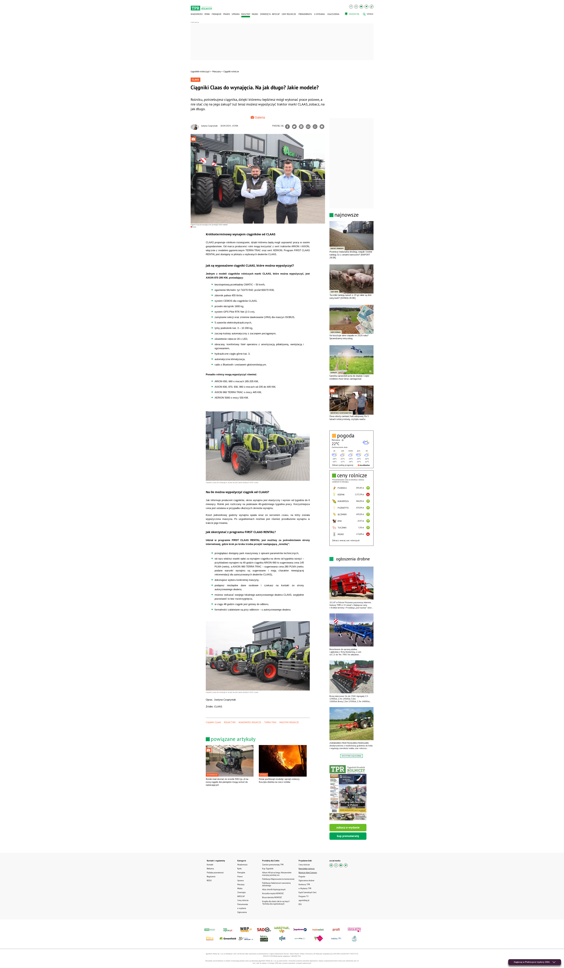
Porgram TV (303, 896)
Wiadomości (197, 14)
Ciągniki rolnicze (231, 71)
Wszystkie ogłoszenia (351, 756)
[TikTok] (372, 7)
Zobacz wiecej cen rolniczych (346, 540)
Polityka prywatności (215, 872)
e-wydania (319, 14)
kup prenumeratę (348, 836)
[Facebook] (351, 7)
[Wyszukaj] (368, 14)
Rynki (207, 14)
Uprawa (235, 14)
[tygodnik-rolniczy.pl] (201, 6)
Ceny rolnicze (289, 14)
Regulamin (211, 876)
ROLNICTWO (230, 722)
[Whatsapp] (315, 126)
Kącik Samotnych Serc (308, 892)
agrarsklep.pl (304, 900)
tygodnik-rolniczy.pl (200, 71)
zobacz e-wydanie (348, 827)
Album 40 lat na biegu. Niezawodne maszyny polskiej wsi (276, 873)
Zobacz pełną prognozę (342, 465)
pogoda (345, 435)
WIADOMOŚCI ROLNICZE (250, 722)
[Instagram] (356, 7)
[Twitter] (366, 7)
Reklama (210, 868)
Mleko (255, 14)
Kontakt (210, 864)
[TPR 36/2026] (347, 792)
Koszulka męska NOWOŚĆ (273, 893)
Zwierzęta (265, 14)
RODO (209, 880)
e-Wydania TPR (305, 888)
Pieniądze (216, 14)
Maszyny (245, 14)
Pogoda (302, 876)
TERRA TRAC (270, 722)
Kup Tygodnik (267, 868)
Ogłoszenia (333, 14)
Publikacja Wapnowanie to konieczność (278, 879)
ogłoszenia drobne (353, 559)
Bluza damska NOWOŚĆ (272, 897)
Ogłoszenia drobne (306, 880)
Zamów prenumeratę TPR (272, 864)
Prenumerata (305, 14)
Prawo (226, 14)
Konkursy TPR (304, 884)
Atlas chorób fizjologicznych (274, 889)
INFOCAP (276, 14)
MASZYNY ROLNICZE (289, 722)
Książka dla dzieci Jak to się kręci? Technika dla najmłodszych (275, 902)
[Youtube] (361, 7)
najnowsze (346, 214)
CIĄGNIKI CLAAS (213, 722)
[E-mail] (308, 126)
